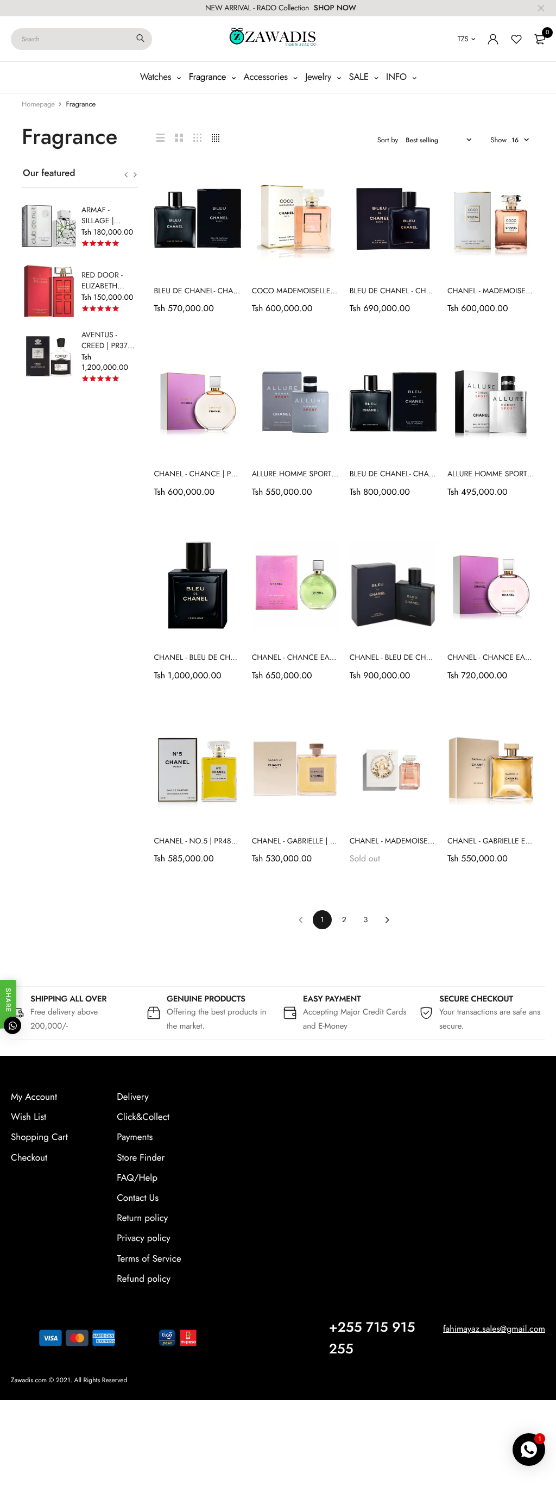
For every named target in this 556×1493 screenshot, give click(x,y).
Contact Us (138, 1198)
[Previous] (300, 919)
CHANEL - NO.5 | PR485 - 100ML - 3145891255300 (239, 841)
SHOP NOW (335, 8)
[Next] (387, 919)
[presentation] (126, 175)
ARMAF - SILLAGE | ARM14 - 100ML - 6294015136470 (109, 226)
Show (498, 140)
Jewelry (319, 77)
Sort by (388, 140)
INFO (397, 77)
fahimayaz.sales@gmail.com (494, 1328)
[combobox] (81, 39)
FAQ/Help (137, 1177)
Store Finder (141, 1157)
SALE (360, 77)
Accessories (267, 77)
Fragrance (209, 77)
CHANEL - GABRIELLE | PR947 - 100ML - (317, 841)
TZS (463, 39)
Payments (135, 1137)
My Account (34, 1097)
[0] (539, 39)
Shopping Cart (39, 1137)
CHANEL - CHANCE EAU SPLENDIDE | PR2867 (329, 657)
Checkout (29, 1157)
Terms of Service (149, 1258)
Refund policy (143, 1278)
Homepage (38, 104)
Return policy (142, 1218)
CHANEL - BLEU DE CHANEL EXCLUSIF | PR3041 (234, 657)
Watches (157, 77)
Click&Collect (143, 1117)
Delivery (132, 1097)
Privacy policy (143, 1238)
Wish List (28, 1117)
